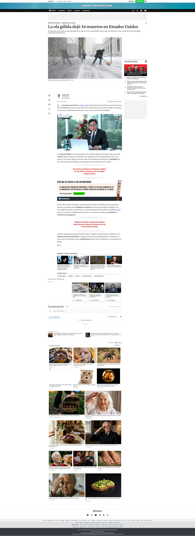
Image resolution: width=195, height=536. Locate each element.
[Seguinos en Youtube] (145, 10)
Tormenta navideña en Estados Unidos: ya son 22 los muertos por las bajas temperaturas (89, 171)
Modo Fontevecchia (98, 276)
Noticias (124, 520)
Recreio (117, 524)
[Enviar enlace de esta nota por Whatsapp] (49, 104)
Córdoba (93, 520)
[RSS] (103, 515)
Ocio (89, 520)
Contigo (85, 524)
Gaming (138, 520)
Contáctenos (91, 526)
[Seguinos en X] (137, 10)
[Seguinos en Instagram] (133, 10)
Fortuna (92, 522)
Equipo (103, 526)
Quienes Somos (83, 526)
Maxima (121, 524)
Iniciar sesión (111, 306)
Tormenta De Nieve (87, 276)
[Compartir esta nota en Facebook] (49, 95)
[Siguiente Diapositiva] (121, 293)
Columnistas (86, 10)
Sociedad (67, 520)
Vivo (142, 520)
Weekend (87, 522)
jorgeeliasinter (66, 98)
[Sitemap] (107, 515)
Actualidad (61, 10)
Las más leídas (131, 61)
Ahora (44, 520)
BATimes (110, 522)
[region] (85, 324)
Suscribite (140, 1)
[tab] (54, 316)
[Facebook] (87, 515)
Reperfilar (99, 520)
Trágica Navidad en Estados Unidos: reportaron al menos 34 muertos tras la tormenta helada (89, 224)
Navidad (70, 276)
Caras (128, 520)
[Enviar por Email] (49, 109)
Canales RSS (75, 526)
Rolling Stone (104, 524)
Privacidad (97, 526)
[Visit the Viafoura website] (118, 342)
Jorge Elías (65, 95)
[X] (91, 515)
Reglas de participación (111, 526)
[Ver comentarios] (146, 23)
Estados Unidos (83, 105)
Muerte (77, 276)
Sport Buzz (111, 524)
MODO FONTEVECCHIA (54, 23)
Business (105, 520)
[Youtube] (96, 515)
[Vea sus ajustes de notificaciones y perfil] (145, 1)
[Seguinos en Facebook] (141, 10)
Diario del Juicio (148, 520)
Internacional (74, 520)
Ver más (142, 96)
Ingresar (131, 1)
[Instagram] (100, 515)
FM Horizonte (116, 522)
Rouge (103, 522)
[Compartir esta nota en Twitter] (49, 100)
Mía (106, 522)
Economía (77, 10)
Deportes (84, 520)
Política (69, 10)
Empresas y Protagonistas (114, 520)
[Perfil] (97, 511)
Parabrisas (98, 522)
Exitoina (134, 520)
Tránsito (120, 526)
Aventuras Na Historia (93, 524)
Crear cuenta (118, 306)
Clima (80, 520)
